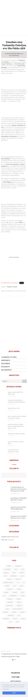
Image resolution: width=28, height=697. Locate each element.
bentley (6, 572)
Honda (19, 589)
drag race (13, 576)
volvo (23, 618)
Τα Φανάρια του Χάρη (8, 357)
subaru (22, 612)
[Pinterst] (24, 554)
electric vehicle (8, 582)
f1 (23, 582)
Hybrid (6, 592)
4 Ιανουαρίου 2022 (14, 511)
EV (17, 582)
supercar (10, 615)
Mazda (18, 599)
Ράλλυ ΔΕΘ (23, 291)
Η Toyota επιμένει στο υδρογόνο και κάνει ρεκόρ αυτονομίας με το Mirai (18, 489)
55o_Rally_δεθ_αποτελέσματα (9, 283)
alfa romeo (7, 569)
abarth (9, 566)
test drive (6, 618)
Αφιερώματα (5, 360)
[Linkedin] (14, 554)
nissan (19, 602)
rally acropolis (17, 609)
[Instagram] (17, 475)
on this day (9, 605)
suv (19, 615)
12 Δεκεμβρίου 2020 (15, 502)
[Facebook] (11, 475)
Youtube (15, 677)
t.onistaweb (11, 539)
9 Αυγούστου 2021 (14, 520)
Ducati (9, 579)
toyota (15, 618)
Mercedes (10, 602)
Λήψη (21, 282)
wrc (17, 622)
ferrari (7, 585)
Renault (6, 612)
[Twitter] (7, 554)
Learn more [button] (6, 689)
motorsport (9, 291)
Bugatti (22, 572)
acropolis (18, 566)
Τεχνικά (8, 651)
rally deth (16, 291)
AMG (16, 569)
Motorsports (6, 370)
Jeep (22, 592)
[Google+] (11, 554)
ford (21, 585)
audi (23, 569)
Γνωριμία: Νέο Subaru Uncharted (16, 433)
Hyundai (14, 592)
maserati (10, 599)
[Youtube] (14, 475)
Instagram (15, 681)
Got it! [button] (14, 693)
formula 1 (10, 589)
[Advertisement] (14, 20)
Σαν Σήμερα (5, 363)
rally (7, 609)
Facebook (15, 673)
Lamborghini (13, 595)
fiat (15, 585)
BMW (14, 572)
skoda (14, 612)
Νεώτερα (3, 651)
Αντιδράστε (5, 367)
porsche (19, 605)
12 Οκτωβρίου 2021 (15, 493)
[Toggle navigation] (25, 2)
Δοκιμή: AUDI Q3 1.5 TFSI (14, 408)
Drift (22, 576)
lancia (22, 595)
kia (4, 595)
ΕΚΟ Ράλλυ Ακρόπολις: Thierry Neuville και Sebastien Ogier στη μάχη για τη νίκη (16, 426)
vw (10, 622)
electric (18, 579)
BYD (5, 576)
